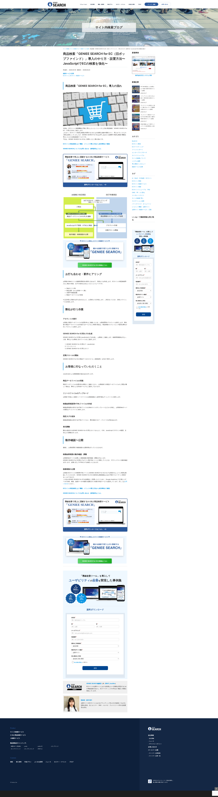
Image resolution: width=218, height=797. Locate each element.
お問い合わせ (164, 4)
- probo (25, 746)
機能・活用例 (101, 4)
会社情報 (151, 735)
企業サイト (146, 207)
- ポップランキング (29, 749)
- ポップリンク (55, 746)
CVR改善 (141, 178)
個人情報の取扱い (78, 662)
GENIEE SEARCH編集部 (94, 683)
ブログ (139, 4)
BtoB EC (134, 141)
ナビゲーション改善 (138, 201)
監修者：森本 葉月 (86, 700)
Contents (13, 758)
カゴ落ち (142, 192)
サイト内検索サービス (17, 732)
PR (137, 192)
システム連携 (136, 161)
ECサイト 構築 (136, 187)
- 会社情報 (151, 738)
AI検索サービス (15, 738)
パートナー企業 (153, 750)
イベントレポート (137, 149)
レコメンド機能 (137, 207)
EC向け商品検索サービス (18, 735)
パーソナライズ (137, 204)
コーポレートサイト (138, 195)
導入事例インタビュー (139, 164)
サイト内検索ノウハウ (139, 158)
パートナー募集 (151, 4)
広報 (150, 209)
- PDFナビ (39, 749)
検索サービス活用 (68, 73)
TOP (216, 789)
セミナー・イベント (120, 4)
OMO (133, 192)
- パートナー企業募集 (154, 753)
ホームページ (147, 204)
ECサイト (66, 75)
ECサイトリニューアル (139, 189)
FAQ (148, 189)
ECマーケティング (137, 147)
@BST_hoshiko (110, 683)
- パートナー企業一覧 (154, 756)
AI (132, 178)
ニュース (48, 762)
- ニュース (151, 741)
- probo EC (40, 746)
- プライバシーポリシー (155, 744)
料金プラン (110, 4)
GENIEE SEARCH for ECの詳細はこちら (94, 265)
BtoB (136, 178)
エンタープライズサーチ (139, 152)
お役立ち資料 (132, 4)
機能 (11, 762)
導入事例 (92, 4)
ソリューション (83, 4)
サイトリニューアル (138, 155)
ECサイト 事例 (136, 181)
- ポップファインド (15, 749)
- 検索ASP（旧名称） (16, 746)
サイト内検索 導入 (137, 198)
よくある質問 (38, 762)
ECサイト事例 (136, 144)
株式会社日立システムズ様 (143, 75)
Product (12, 728)
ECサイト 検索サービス (77, 75)
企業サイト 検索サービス (139, 209)
